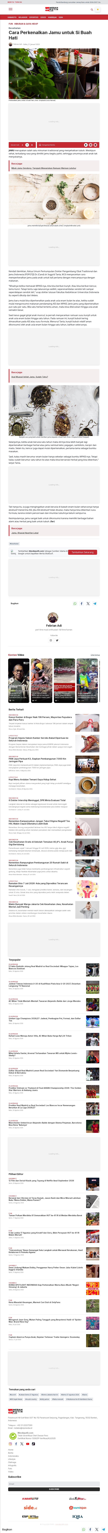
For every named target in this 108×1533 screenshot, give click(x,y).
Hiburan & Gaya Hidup (26, 24)
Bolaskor (23, 17)
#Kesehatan (14, 544)
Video (10, 1472)
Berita (10, 1453)
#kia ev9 (13, 1395)
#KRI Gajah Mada (16, 1399)
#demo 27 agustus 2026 (70, 1395)
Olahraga (12, 1462)
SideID (43, 17)
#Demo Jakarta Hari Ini (49, 1395)
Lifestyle (11, 1459)
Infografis (12, 1465)
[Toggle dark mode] (97, 9)
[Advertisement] (54, 121)
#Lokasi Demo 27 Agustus (28, 1395)
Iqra (61, 17)
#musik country (31, 1399)
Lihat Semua (95, 655)
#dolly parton (44, 1399)
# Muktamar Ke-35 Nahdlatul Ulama (79, 1399)
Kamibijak (52, 17)
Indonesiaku (13, 1456)
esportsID (33, 17)
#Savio (84, 1395)
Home (10, 1450)
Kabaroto (12, 17)
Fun (11, 24)
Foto (10, 1468)
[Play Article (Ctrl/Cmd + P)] (86, 145)
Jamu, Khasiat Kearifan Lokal (24, 533)
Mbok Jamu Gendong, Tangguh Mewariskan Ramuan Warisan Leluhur (43, 168)
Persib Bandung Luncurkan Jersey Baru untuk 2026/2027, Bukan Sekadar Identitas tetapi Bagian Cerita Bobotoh (63, 2)
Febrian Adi (17, 44)
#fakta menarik (57, 1399)
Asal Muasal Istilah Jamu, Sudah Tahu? (29, 377)
